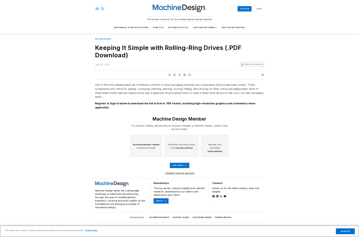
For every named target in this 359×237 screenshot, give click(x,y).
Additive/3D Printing (233, 27)
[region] (179, 231)
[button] (97, 9)
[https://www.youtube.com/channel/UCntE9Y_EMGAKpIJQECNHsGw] (225, 196)
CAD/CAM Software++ (205, 27)
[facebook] (169, 74)
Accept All (345, 231)
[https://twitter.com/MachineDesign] (221, 196)
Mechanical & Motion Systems (131, 27)
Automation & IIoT (178, 27)
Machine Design (103, 39)
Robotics (158, 27)
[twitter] (179, 74)
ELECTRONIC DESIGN (202, 217)
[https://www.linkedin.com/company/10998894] (217, 196)
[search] (102, 9)
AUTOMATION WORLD (159, 217)
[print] (262, 74)
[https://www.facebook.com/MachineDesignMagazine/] (213, 196)
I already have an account (179, 173)
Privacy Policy (91, 230)
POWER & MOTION (223, 217)
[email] (189, 74)
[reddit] (184, 74)
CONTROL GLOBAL (180, 217)
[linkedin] (174, 74)
